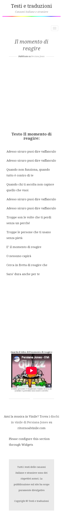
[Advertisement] (31, 95)
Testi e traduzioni (31, 6)
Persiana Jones (38, 56)
